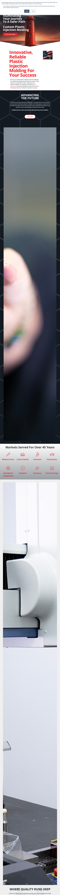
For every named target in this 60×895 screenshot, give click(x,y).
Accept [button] (27, 11)
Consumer (37, 459)
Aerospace (37, 473)
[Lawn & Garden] (22, 454)
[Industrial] (22, 468)
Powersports (52, 459)
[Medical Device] (8, 454)
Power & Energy (52, 473)
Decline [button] (33, 11)
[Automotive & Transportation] (8, 468)
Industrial (22, 473)
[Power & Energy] (52, 468)
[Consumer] (37, 454)
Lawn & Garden (23, 459)
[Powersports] (52, 454)
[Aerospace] (37, 468)
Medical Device (8, 459)
